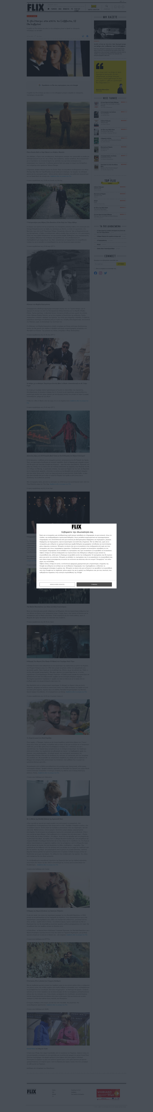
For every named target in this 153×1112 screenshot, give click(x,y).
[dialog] (76, 556)
